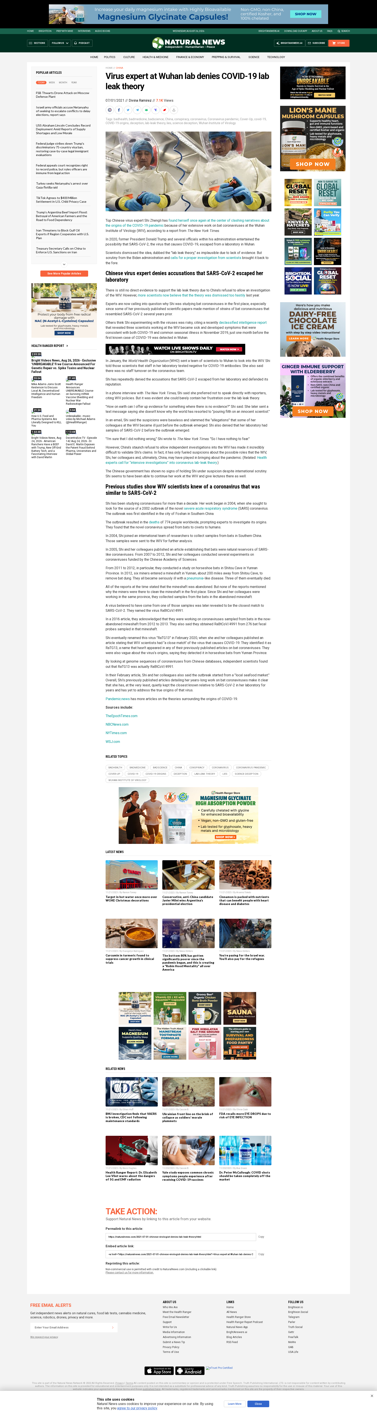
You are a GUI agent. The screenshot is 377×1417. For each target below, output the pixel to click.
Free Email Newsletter (176, 1317)
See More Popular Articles (64, 273)
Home (30, 31)
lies (169, 123)
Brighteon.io (295, 1307)
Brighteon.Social (298, 1312)
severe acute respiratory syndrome (210, 508)
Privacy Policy (171, 1347)
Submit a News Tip (174, 1342)
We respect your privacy (44, 1337)
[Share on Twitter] (128, 110)
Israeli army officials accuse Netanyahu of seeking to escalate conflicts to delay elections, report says (63, 111)
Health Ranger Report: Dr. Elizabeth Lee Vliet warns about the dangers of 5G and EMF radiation (131, 1176)
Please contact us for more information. (130, 1272)
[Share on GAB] (146, 110)
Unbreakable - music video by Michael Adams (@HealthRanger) (80, 419)
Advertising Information (177, 1337)
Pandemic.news (118, 699)
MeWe (292, 1342)
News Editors (186, 951)
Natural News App (237, 1327)
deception (137, 123)
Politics (109, 57)
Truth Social (295, 1327)
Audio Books (102, 31)
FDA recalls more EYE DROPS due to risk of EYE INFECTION (245, 1115)
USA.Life (293, 1352)
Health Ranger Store (238, 1317)
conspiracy (181, 119)
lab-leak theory (155, 123)
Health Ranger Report (47, 346)
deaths (154, 522)
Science (253, 57)
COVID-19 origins (117, 123)
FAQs (329, 31)
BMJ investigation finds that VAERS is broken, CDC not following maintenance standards (131, 1117)
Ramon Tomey (129, 892)
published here (152, 1389)
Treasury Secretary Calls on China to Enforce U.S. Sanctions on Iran (61, 250)
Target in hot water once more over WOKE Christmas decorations (131, 898)
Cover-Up (246, 119)
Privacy (119, 1383)
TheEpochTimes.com (121, 716)
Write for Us (170, 1327)
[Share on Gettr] (165, 110)
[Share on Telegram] (137, 110)
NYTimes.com (116, 733)
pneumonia (195, 578)
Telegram (294, 1317)
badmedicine (138, 119)
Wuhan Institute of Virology (217, 123)
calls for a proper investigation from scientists (206, 258)
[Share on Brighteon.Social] (110, 110)
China (119, 68)
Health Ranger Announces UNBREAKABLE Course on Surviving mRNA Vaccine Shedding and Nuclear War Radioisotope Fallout (79, 394)
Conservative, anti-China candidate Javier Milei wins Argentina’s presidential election (187, 900)
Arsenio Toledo (243, 892)
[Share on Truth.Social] (156, 110)
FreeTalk (293, 1337)
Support (167, 1322)
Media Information (174, 1332)
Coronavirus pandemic (223, 119)
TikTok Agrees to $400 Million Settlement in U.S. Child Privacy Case (61, 199)
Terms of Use (171, 1352)
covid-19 (260, 119)
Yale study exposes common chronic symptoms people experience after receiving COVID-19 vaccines (188, 1176)
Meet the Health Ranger (177, 1312)
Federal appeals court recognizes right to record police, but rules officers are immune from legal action (62, 169)
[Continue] (113, 1327)
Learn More (235, 1403)
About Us (317, 31)
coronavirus (198, 119)
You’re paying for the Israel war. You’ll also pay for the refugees (242, 957)
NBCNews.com (117, 724)
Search (345, 31)
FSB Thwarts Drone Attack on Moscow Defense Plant (62, 94)
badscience (156, 119)
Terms (129, 1383)
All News (231, 1312)
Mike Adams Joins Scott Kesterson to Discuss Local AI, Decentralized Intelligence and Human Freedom (46, 391)
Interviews (84, 31)
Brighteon (45, 31)
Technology (276, 57)
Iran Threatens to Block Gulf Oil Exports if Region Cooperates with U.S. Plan (62, 234)
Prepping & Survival (226, 57)
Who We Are (170, 1307)
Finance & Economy (190, 57)
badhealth (121, 119)
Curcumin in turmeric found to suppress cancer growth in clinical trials (130, 959)
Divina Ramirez (140, 100)
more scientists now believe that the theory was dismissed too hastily (191, 295)
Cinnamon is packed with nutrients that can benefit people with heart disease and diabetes (244, 900)
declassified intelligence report (243, 322)
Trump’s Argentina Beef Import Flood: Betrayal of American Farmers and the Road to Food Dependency (61, 215)
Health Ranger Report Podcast (244, 1322)
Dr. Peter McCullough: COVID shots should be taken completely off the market (244, 1176)
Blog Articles (234, 1337)
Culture (129, 57)
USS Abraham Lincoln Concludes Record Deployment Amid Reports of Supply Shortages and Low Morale (63, 129)
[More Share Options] (174, 110)
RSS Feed (232, 1342)
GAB (290, 1347)
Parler (291, 1322)
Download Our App (295, 31)
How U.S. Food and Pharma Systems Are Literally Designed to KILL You (46, 420)
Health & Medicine (155, 57)
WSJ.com (113, 742)
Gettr (291, 1332)
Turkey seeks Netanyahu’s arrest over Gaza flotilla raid (62, 185)
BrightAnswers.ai (269, 31)
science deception (185, 123)
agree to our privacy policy (137, 1408)
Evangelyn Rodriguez (133, 951)
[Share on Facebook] (119, 110)
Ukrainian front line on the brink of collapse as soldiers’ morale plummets (187, 1117)
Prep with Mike (64, 31)
